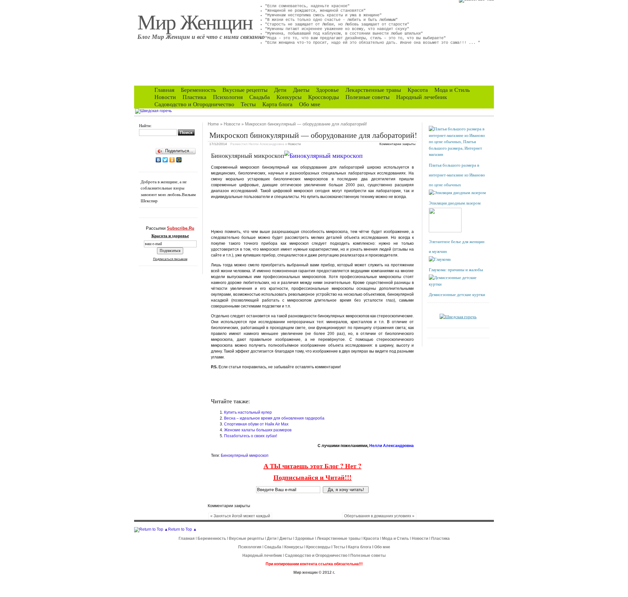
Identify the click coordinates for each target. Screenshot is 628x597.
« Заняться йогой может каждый (240, 516)
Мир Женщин (195, 21)
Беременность (198, 90)
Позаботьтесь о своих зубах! (250, 436)
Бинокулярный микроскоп (245, 455)
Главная (164, 90)
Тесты (248, 104)
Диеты (301, 90)
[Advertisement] (287, 213)
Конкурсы (289, 97)
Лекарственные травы (373, 90)
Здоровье (327, 90)
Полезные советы (367, 97)
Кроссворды (323, 97)
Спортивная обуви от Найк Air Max (256, 424)
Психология (228, 97)
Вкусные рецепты (245, 90)
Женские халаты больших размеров (257, 430)
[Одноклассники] (172, 160)
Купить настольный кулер (248, 412)
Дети (280, 90)
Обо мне (309, 104)
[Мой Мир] (179, 160)
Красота (418, 90)
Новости (165, 97)
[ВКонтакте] (158, 160)
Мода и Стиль (452, 90)
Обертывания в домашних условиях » (379, 516)
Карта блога (277, 104)
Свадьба (259, 97)
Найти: (145, 125)
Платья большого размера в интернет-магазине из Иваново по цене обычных (457, 175)
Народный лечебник (421, 97)
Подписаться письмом (170, 259)
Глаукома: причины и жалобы (456, 270)
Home (213, 124)
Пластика (194, 97)
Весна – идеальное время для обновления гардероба (274, 418)
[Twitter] (165, 160)
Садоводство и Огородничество (194, 104)
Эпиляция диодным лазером (454, 203)
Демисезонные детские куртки (457, 294)
